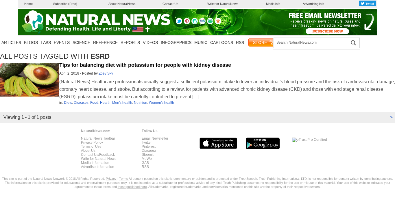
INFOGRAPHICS (176, 42)
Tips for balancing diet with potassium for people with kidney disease (145, 65)
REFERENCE (105, 42)
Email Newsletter (155, 138)
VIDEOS (150, 42)
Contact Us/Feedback (98, 155)
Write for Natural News (98, 159)
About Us (88, 151)
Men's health (122, 103)
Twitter (147, 142)
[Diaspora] (218, 23)
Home (28, 3)
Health (105, 103)
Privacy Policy (92, 142)
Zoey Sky (106, 73)
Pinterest (149, 147)
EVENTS (62, 42)
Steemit (148, 155)
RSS (240, 42)
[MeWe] (202, 23)
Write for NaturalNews (222, 3)
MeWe (147, 159)
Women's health (161, 103)
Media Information (95, 163)
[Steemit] (194, 23)
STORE (260, 42)
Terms (124, 178)
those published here (132, 186)
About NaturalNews (122, 3)
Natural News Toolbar (98, 138)
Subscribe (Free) (65, 3)
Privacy (111, 178)
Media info (273, 3)
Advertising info (313, 3)
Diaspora (149, 151)
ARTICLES (11, 42)
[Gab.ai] (210, 23)
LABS (46, 42)
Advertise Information (97, 167)
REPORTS (130, 42)
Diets (68, 103)
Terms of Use (91, 147)
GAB (145, 163)
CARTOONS (221, 42)
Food (94, 103)
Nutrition (140, 103)
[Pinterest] (187, 23)
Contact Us (170, 3)
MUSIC (200, 42)
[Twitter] (179, 23)
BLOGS (31, 42)
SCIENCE (81, 42)
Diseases (81, 103)
